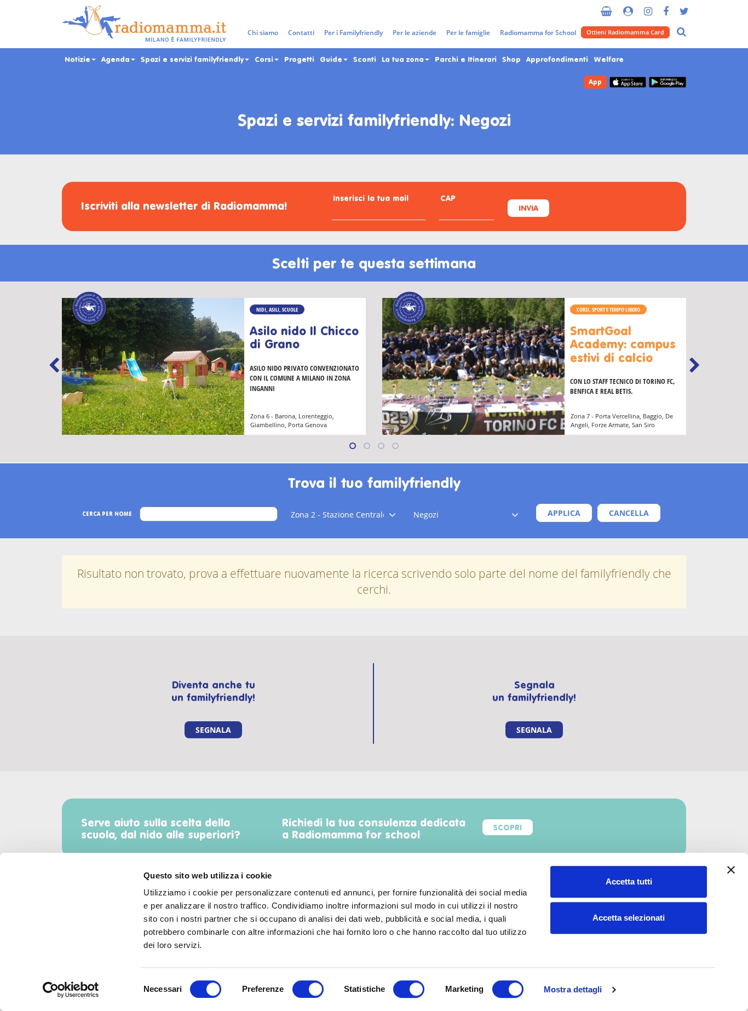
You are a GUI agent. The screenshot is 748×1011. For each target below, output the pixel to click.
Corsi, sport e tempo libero (608, 309)
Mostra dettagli (573, 989)
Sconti (364, 60)
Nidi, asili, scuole (277, 309)
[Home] (144, 24)
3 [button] (381, 445)
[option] (214, 366)
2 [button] (366, 445)
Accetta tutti (629, 881)
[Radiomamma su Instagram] (648, 7)
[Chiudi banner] (731, 870)
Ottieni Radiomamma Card (625, 32)
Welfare (609, 60)
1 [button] (352, 445)
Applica (564, 513)
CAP (448, 199)
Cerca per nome (107, 514)
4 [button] (395, 445)
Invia (528, 209)
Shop (511, 60)
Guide (332, 60)
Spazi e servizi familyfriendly (193, 60)
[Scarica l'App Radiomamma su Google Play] (667, 82)
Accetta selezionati (628, 917)
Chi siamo (263, 32)
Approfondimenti (557, 60)
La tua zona (404, 60)
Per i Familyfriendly (353, 32)
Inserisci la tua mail (370, 199)
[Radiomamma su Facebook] (666, 7)
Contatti (301, 32)
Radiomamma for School (538, 32)
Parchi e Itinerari (466, 60)
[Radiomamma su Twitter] (684, 7)
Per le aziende (414, 32)
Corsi (265, 60)
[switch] (308, 989)
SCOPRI (507, 828)
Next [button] (694, 365)
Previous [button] (53, 365)
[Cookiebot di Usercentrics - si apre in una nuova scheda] (71, 989)
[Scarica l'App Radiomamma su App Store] (627, 82)
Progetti (299, 60)
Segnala (213, 730)
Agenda (116, 60)
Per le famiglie (468, 32)
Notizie (79, 60)
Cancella (629, 513)
